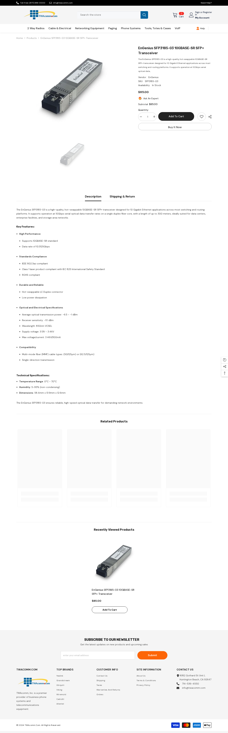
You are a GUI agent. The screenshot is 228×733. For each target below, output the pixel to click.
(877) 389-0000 (37, 3)
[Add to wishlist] (201, 116)
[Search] (112, 15)
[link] (200, 28)
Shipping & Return (122, 196)
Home (19, 38)
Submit (152, 655)
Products (32, 38)
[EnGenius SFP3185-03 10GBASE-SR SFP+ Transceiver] (114, 562)
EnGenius (153, 77)
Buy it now (175, 127)
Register (207, 12)
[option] (72, 87)
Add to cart (177, 116)
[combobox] (109, 15)
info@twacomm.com (63, 3)
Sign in (197, 13)
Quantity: (143, 109)
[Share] (209, 117)
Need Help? (206, 3)
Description (93, 196)
